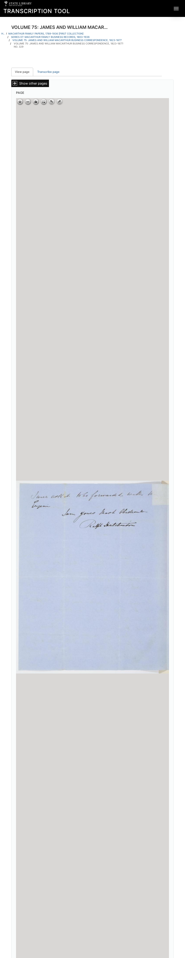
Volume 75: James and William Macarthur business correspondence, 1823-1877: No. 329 (69, 45)
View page (24, 72)
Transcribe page (48, 72)
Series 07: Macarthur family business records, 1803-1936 (50, 37)
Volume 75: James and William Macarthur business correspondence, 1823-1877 (67, 40)
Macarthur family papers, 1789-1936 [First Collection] (45, 33)
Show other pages (33, 83)
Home (3, 33)
